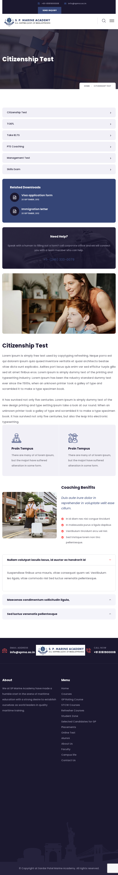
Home (87, 86)
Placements (68, 727)
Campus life (68, 755)
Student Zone (69, 716)
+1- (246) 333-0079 (59, 259)
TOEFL (10, 124)
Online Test (68, 732)
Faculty (65, 749)
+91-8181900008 (50, 3)
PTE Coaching (15, 146)
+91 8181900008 (105, 652)
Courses (66, 694)
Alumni (65, 738)
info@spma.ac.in (77, 3)
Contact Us (68, 760)
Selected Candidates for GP (78, 721)
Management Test (18, 158)
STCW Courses (70, 705)
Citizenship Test (17, 112)
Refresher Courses (72, 710)
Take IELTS (13, 135)
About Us (67, 743)
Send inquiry (50, 10)
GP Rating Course (72, 699)
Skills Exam (13, 169)
